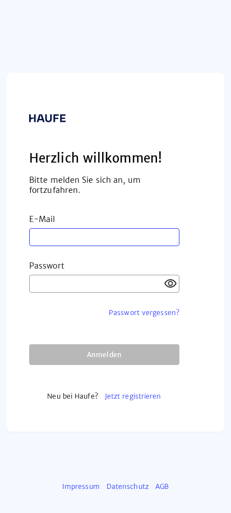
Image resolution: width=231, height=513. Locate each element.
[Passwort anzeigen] (170, 284)
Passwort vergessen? (144, 312)
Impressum (81, 486)
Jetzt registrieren (133, 396)
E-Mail (42, 219)
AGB (162, 486)
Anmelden (104, 354)
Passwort (46, 266)
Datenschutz (128, 486)
